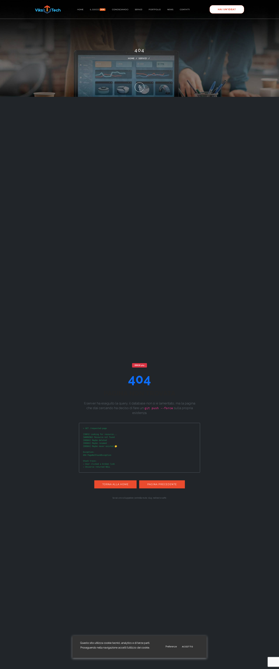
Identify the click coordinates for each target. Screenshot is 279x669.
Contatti (185, 9)
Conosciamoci (120, 9)
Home (131, 58)
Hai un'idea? (227, 9)
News (170, 9)
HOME (80, 9)
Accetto (187, 647)
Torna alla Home (115, 484)
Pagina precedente (162, 484)
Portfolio (155, 9)
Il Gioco (97, 9)
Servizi (138, 9)
